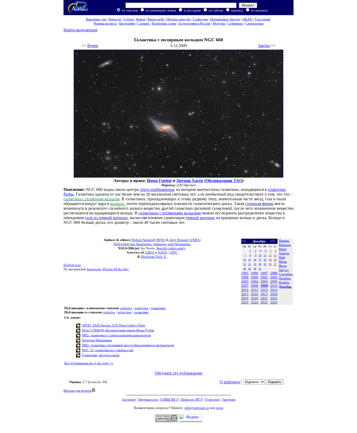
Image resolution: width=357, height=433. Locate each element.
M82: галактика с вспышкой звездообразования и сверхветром (128, 345)
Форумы (219, 23)
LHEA (149, 252)
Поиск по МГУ (192, 399)
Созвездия (200, 19)
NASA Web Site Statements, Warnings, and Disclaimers (152, 244)
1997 (264, 273)
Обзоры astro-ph (178, 19)
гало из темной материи (106, 217)
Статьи (128, 19)
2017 (264, 294)
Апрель (284, 253)
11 (265, 255)
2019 (245, 298)
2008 (254, 286)
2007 (245, 286)
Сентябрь (286, 274)
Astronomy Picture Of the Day (108, 269)
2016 (254, 294)
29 (249, 268)
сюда (219, 408)
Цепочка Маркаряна (97, 340)
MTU (160, 240)
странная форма (259, 203)
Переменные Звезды (225, 19)
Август (284, 270)
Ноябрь (284, 282)
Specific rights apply (170, 248)
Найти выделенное (80, 30)
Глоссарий (262, 19)
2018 (274, 294)
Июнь (283, 262)
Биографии (127, 23)
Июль (283, 266)
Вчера (92, 45)
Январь (284, 241)
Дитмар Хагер (189, 180)
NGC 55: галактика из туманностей (107, 350)
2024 (254, 302)
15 (249, 259)
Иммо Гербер (159, 180)
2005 (264, 281)
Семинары (235, 23)
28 (244, 268)
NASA (162, 252)
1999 (245, 277)
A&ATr (247, 19)
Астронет (129, 399)
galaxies (126, 308)
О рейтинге (230, 382)
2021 (264, 298)
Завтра (264, 45)
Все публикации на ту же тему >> (88, 363)
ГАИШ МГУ (169, 399)
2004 (254, 281)
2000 (254, 277)
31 (260, 268)
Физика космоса (105, 23)
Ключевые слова (164, 23)
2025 (264, 302)
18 (265, 259)
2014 (274, 290)
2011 (245, 290)
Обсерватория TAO (223, 180)
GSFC (173, 252)
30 (255, 268)
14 (244, 259)
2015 (245, 294)
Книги (140, 19)
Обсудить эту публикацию (178, 373)
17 (260, 259)
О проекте (212, 399)
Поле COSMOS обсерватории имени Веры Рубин (118, 330)
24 (260, 264)
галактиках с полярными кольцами (170, 213)
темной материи (200, 217)
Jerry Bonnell (179, 240)
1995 (245, 273)
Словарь (143, 23)
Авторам (228, 399)
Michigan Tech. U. (154, 257)
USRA (195, 240)
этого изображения (157, 189)
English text (72, 265)
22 (249, 264)
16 (255, 259)
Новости (114, 19)
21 (244, 264)
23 (255, 264)
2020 (254, 298)
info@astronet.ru (197, 408)
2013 (264, 290)
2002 (274, 277)
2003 (245, 281)
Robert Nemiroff (143, 240)
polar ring (141, 308)
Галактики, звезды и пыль (100, 355)
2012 (254, 290)
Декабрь (285, 287)
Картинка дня (96, 19)
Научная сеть (148, 399)
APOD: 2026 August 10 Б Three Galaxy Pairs (113, 325)
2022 (274, 298)
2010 (274, 286)
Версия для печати (78, 391)
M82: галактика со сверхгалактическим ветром (116, 335)
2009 (264, 286)
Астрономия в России (194, 23)
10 (260, 255)
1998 (274, 273)
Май (282, 257)
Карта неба (156, 19)
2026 (274, 302)
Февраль (285, 245)
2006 (274, 281)
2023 (245, 302)
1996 (254, 273)
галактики (158, 308)
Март (283, 249)
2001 (264, 277)
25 (265, 264)
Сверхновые (254, 23)
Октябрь (285, 278)
